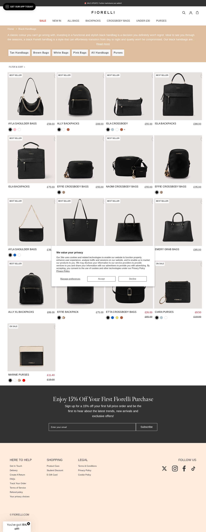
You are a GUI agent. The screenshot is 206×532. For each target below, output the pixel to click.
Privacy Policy (84, 470)
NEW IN (56, 21)
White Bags (61, 52)
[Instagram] (175, 468)
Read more (103, 44)
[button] (17, 66)
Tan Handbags (19, 52)
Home (11, 29)
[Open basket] (197, 12)
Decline (132, 279)
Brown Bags (41, 52)
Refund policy (16, 492)
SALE (43, 21)
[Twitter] (164, 468)
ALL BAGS (73, 21)
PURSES (161, 21)
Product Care (53, 466)
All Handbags (100, 52)
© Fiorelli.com (19, 514)
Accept (101, 279)
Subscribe (147, 426)
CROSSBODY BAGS (118, 21)
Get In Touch (16, 466)
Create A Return (17, 474)
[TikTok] (193, 468)
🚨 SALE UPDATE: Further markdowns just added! (103, 3)
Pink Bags (79, 52)
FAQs (12, 479)
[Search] (183, 12)
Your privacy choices (19, 496)
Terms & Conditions (87, 466)
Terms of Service (18, 487)
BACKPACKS (93, 21)
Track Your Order (18, 483)
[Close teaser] (28, 523)
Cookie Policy (84, 474)
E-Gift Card (52, 474)
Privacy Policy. (63, 271)
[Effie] (80, 159)
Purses (118, 52)
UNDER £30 (143, 21)
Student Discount (55, 470)
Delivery (13, 470)
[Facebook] (184, 468)
